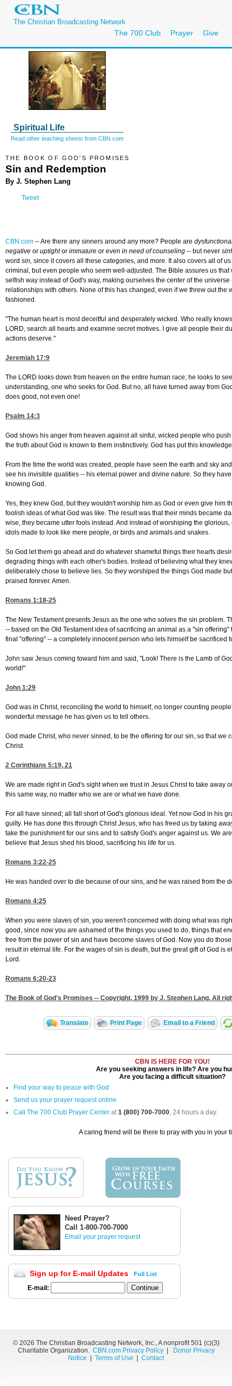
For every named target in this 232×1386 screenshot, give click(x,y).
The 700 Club (137, 33)
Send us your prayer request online (65, 1100)
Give (211, 33)
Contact (152, 1358)
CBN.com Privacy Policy (128, 1350)
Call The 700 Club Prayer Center (61, 1112)
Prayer (181, 33)
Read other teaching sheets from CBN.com (67, 138)
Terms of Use (115, 1358)
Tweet (30, 198)
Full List (145, 1274)
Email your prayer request (102, 1237)
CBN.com (19, 241)
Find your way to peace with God (61, 1087)
